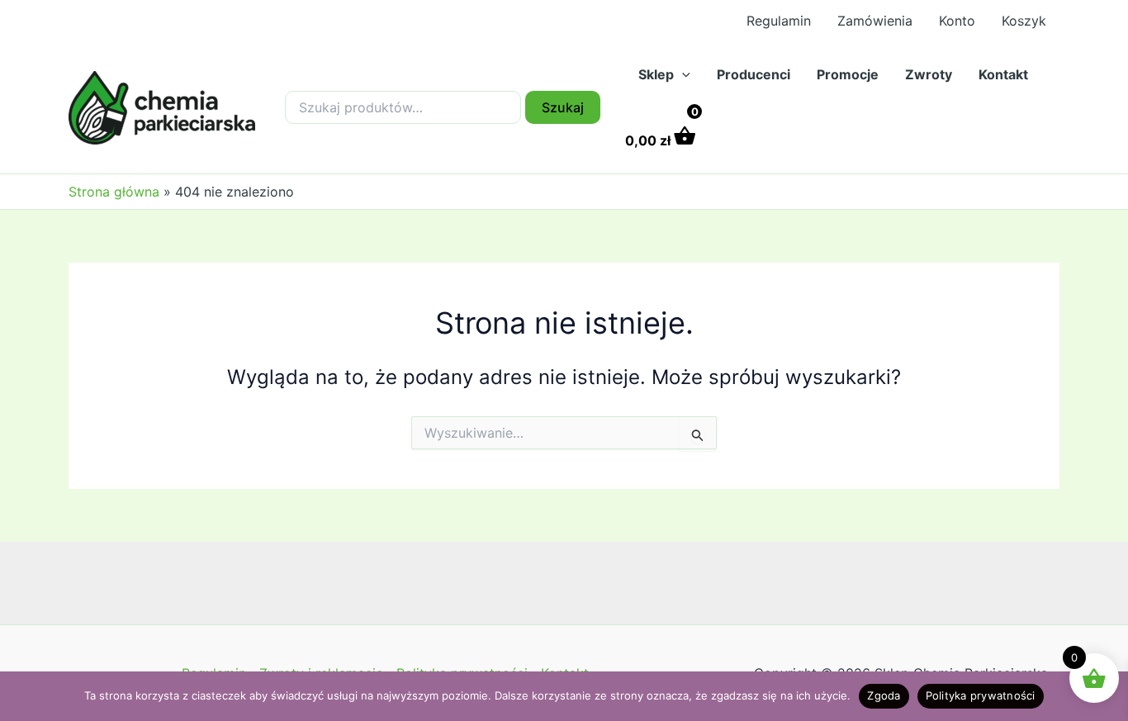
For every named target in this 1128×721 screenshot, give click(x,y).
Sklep (656, 74)
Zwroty (928, 74)
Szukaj (563, 107)
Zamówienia (874, 20)
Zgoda (883, 695)
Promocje (848, 74)
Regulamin (778, 20)
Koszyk (1024, 20)
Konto (957, 20)
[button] (682, 74)
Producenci (753, 74)
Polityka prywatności (981, 695)
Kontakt (1003, 74)
